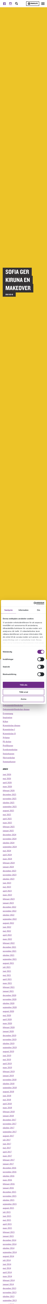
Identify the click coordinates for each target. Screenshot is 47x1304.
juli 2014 (7, 1260)
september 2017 (10, 1131)
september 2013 (10, 1300)
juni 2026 (7, 774)
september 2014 (10, 1252)
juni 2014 (7, 1264)
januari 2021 (8, 991)
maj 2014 (7, 1268)
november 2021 (9, 951)
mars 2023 (7, 895)
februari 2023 (9, 899)
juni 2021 (7, 971)
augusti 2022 (8, 923)
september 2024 (10, 847)
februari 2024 (9, 863)
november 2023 (9, 875)
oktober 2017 (8, 1128)
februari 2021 (9, 987)
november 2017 (9, 1124)
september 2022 (10, 919)
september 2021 (10, 959)
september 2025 (10, 806)
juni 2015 (7, 1216)
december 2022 (9, 907)
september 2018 (10, 1087)
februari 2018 (9, 1111)
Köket (5, 721)
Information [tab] (23, 610)
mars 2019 (7, 1067)
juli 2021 (7, 967)
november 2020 (9, 999)
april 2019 (7, 1063)
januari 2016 (8, 1188)
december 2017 (9, 1120)
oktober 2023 (8, 879)
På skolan (7, 741)
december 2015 (9, 1192)
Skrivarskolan (9, 757)
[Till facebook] (4, 4)
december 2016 (9, 1168)
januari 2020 (8, 1031)
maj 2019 (7, 1059)
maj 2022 (7, 931)
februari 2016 (9, 1184)
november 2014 (9, 1244)
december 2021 (9, 947)
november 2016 (9, 1172)
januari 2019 (8, 1075)
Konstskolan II (9, 733)
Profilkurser (8, 745)
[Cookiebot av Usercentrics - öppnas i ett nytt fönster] (33, 603)
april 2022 (7, 935)
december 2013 (9, 1288)
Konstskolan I (9, 729)
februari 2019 (9, 1071)
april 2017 (7, 1152)
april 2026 (7, 782)
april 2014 (7, 1272)
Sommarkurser (9, 761)
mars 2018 (7, 1107)
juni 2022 (7, 927)
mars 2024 (7, 859)
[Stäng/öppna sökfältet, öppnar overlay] (16, 4)
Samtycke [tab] (8, 610)
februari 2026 (9, 790)
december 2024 (9, 834)
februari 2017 (9, 1160)
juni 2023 (7, 883)
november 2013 (9, 1292)
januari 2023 (8, 903)
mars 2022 (7, 939)
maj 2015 (7, 1220)
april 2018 (7, 1103)
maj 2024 (7, 851)
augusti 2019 (8, 1051)
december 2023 (9, 871)
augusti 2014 (8, 1256)
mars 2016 (7, 1180)
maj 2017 (7, 1148)
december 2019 (9, 1035)
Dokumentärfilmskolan (13, 705)
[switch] (40, 659)
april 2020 (7, 1019)
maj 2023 (7, 887)
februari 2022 (9, 943)
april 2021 (7, 979)
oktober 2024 (8, 843)
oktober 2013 (8, 1296)
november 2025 (9, 798)
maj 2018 (7, 1099)
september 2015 (10, 1204)
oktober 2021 (8, 955)
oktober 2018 (8, 1083)
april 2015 (7, 1224)
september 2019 (10, 1047)
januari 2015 (8, 1236)
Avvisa (23, 699)
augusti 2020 (8, 1011)
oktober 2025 (8, 802)
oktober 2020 (8, 1003)
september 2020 (10, 1007)
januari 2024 (8, 867)
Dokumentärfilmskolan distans (16, 709)
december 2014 (9, 1240)
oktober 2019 (8, 1043)
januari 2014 (8, 1284)
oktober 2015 (8, 1200)
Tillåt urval (23, 692)
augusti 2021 (8, 963)
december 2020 (9, 995)
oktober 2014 (8, 1248)
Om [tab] (38, 610)
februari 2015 (9, 1232)
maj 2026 (7, 778)
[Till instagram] (10, 4)
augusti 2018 (8, 1091)
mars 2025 (7, 822)
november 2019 (9, 1039)
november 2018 (9, 1079)
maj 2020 (7, 1015)
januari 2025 (8, 830)
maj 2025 (7, 814)
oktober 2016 (8, 1176)
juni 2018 (7, 1095)
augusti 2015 (8, 1208)
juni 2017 (7, 1144)
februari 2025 (9, 826)
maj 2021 (7, 975)
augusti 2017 (8, 1136)
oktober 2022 (8, 915)
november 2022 (9, 911)
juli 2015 (7, 1212)
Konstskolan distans (11, 725)
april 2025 (7, 818)
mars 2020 (7, 1023)
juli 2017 (7, 1140)
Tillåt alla (23, 685)
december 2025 (9, 794)
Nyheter (6, 737)
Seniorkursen (8, 753)
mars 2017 (7, 1156)
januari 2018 (8, 1116)
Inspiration (7, 717)
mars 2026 (7, 786)
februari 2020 (9, 1027)
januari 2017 (8, 1164)
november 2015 (9, 1196)
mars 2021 (7, 983)
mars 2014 (7, 1276)
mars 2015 (7, 1228)
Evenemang (8, 713)
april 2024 (7, 854)
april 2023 (7, 891)
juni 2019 (7, 1055)
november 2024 (9, 839)
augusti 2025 (8, 810)
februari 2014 (9, 1280)
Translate (34, 3)
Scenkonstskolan (10, 749)
